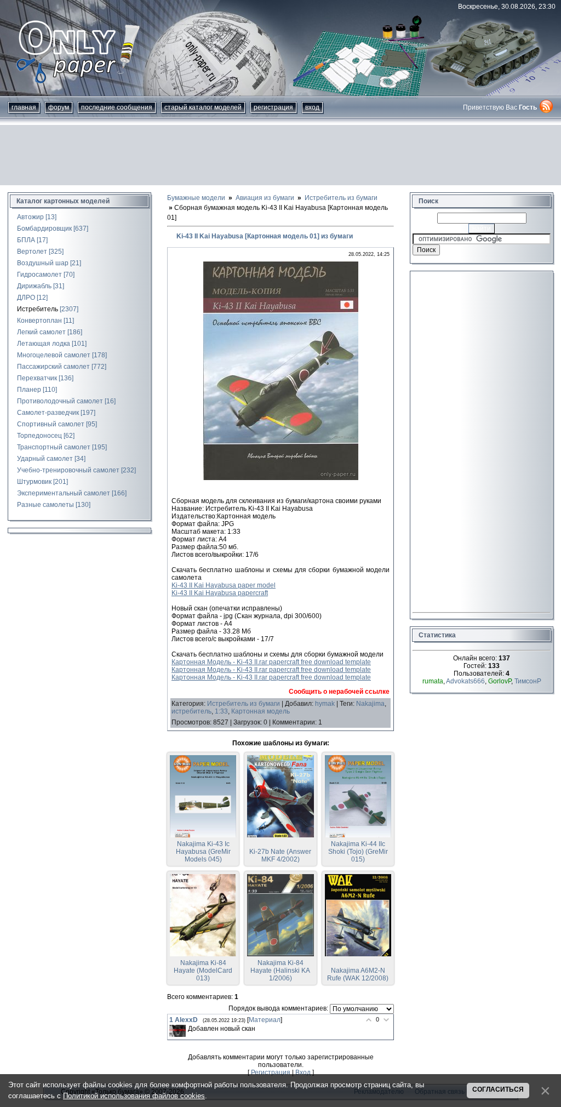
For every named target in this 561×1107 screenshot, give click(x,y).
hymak (325, 703)
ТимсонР (527, 681)
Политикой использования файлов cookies (134, 1096)
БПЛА (26, 240)
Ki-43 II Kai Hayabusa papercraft (219, 593)
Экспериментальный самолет (63, 493)
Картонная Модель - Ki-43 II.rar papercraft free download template (271, 662)
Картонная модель (260, 711)
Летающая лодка (43, 343)
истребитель (191, 711)
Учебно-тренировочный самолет (68, 470)
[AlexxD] (177, 1031)
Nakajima (370, 703)
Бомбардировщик (44, 228)
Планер (29, 389)
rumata (432, 681)
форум (58, 107)
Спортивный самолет (50, 424)
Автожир (30, 217)
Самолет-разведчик (48, 412)
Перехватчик (37, 378)
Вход (312, 107)
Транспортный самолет (53, 447)
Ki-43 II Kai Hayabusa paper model (223, 585)
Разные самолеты (45, 505)
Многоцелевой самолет (53, 355)
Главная (24, 107)
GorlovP (499, 681)
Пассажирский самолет (53, 366)
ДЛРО (26, 297)
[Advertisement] (280, 155)
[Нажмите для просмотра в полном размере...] (280, 478)
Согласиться (498, 1089)
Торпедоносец (39, 436)
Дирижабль (34, 286)
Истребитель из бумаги (243, 703)
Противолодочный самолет (60, 401)
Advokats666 (465, 681)
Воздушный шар (42, 263)
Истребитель (37, 309)
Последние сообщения (116, 107)
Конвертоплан (39, 320)
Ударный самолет (45, 459)
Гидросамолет (39, 274)
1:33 (221, 711)
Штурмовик (34, 482)
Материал (264, 1020)
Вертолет (32, 251)
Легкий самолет (41, 332)
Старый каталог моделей (203, 107)
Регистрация (273, 107)
